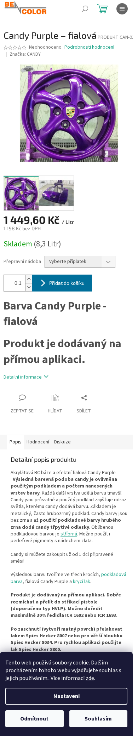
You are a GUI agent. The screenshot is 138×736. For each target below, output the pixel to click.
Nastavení (66, 696)
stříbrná (69, 534)
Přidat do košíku (67, 283)
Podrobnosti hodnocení (89, 47)
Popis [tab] (16, 442)
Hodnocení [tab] (38, 442)
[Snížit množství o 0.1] (28, 287)
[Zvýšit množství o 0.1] (28, 279)
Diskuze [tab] (62, 442)
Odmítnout (34, 719)
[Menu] (122, 9)
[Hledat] (85, 9)
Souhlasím (98, 719)
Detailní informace (23, 377)
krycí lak (81, 581)
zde (90, 678)
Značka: (25, 54)
